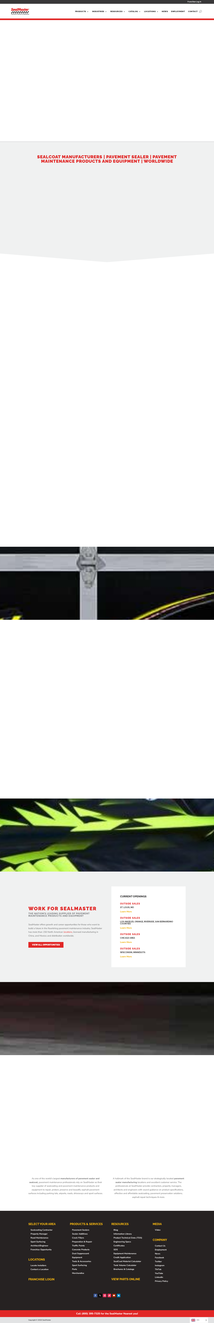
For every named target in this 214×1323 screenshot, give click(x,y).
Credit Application (122, 1257)
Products (80, 11)
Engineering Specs (122, 1241)
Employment (178, 11)
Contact (193, 11)
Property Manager (39, 1233)
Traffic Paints (78, 1245)
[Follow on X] (100, 1295)
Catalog (133, 11)
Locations (150, 11)
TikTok (158, 1269)
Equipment (77, 1257)
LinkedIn (159, 1277)
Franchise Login (41, 1279)
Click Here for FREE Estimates (149, 336)
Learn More (53, 716)
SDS (116, 1249)
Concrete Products (81, 1249)
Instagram (159, 1265)
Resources (116, 11)
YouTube (159, 1273)
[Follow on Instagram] (104, 1295)
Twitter (158, 1261)
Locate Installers (38, 1265)
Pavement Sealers (80, 1230)
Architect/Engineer (39, 1245)
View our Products (43, 243)
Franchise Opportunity (41, 1249)
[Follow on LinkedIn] (118, 1295)
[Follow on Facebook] (95, 1295)
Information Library (123, 1233)
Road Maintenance (39, 1237)
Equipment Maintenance (125, 1253)
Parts (74, 1269)
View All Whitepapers (107, 1146)
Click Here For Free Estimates (107, 780)
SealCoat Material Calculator (127, 1261)
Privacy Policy (161, 1281)
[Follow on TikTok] (109, 1295)
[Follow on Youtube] (114, 1295)
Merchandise (78, 1273)
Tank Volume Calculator (125, 1265)
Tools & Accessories (81, 1261)
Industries (98, 11)
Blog (116, 1230)
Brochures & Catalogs (124, 1269)
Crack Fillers (78, 1237)
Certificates (119, 1245)
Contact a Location (39, 1269)
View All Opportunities (46, 944)
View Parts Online (125, 1279)
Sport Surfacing (38, 1241)
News (165, 11)
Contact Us (160, 1245)
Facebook (159, 1257)
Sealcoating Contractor (41, 1230)
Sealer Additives (80, 1233)
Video (157, 1230)
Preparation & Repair (82, 1241)
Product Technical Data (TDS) (128, 1237)
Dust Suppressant (80, 1253)
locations (68, 932)
